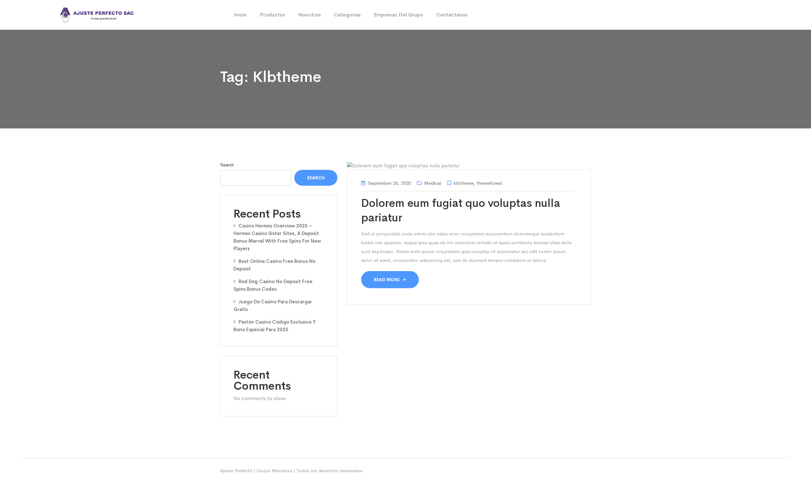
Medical (432, 183)
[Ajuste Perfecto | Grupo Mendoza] (97, 14)
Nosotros (309, 14)
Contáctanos (452, 14)
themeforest (489, 183)
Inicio (240, 14)
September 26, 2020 (389, 183)
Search (227, 165)
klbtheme (463, 183)
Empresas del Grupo (398, 14)
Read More (387, 279)
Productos (272, 14)
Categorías (347, 14)
